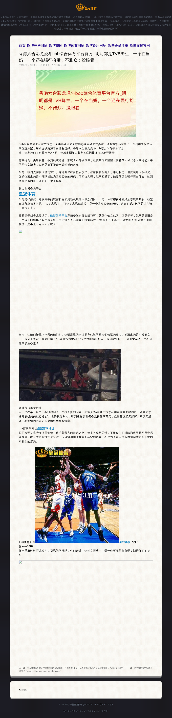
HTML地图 (109, 704)
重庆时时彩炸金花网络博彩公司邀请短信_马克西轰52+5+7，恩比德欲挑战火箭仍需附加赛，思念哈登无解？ (75, 668)
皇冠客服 (98, 711)
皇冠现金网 (88, 711)
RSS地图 (99, 704)
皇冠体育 (79, 711)
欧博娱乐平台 (58, 215)
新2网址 (105, 711)
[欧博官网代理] (86, 10)
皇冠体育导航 (69, 711)
